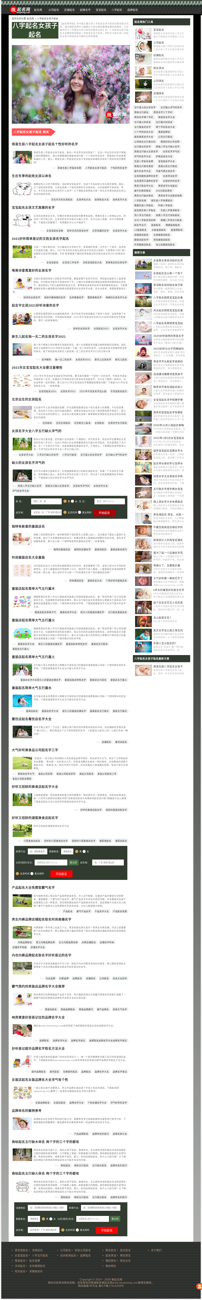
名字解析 (46, 359)
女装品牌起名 (43, 1102)
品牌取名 (44, 1040)
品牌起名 (132, 10)
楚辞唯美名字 (95, 297)
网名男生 (125, 1255)
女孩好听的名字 (171, 181)
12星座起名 (140, 230)
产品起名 (68, 911)
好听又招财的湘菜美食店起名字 (35, 818)
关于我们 (156, 1250)
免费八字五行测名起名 (168, 215)
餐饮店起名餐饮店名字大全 (32, 719)
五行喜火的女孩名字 (91, 454)
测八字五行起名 (142, 215)
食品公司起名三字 (107, 774)
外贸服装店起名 (142, 244)
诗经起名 (37, 1250)
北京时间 (72, 512)
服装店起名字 (141, 239)
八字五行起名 (69, 454)
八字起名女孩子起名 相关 (31, 132)
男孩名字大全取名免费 (170, 195)
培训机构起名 (68, 1255)
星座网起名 (177, 230)
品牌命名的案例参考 (27, 1110)
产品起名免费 (120, 911)
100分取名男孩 (164, 190)
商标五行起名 (81, 1165)
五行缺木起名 (99, 1165)
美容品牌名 (164, 132)
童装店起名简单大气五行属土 (33, 657)
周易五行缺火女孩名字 (57, 486)
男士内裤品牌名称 (45, 942)
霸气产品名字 (84, 911)
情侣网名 (111, 1260)
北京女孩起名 (63, 423)
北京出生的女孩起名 (27, 399)
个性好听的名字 (118, 168)
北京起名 (47, 423)
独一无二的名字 (63, 359)
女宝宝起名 (52, 262)
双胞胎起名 (36, 1271)
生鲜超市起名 (70, 1071)
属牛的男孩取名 (142, 190)
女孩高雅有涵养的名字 (146, 176)
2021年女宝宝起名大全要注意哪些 (37, 367)
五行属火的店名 (142, 122)
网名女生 (125, 1260)
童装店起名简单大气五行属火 (33, 620)
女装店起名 (59, 1102)
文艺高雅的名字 (100, 230)
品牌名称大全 (120, 1134)
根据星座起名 (173, 225)
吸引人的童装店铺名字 (92, 612)
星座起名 (156, 225)
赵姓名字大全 (120, 199)
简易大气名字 (120, 1009)
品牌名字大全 (60, 1040)
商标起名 (65, 1165)
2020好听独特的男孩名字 (168, 336)
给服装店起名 (141, 235)
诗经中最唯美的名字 (54, 297)
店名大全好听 (120, 978)
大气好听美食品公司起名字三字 (35, 750)
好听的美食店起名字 (91, 810)
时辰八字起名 (165, 205)
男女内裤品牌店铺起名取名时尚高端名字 (41, 919)
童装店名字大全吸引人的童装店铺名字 (41, 680)
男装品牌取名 (68, 1009)
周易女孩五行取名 (167, 166)
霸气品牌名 (103, 1009)
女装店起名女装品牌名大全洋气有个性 (40, 1079)
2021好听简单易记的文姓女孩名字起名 (40, 238)
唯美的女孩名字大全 (116, 297)
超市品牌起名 (39, 1071)
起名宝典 (34, 1260)
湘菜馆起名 (105, 841)
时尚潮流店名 (76, 580)
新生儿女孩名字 (103, 359)
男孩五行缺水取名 (143, 195)
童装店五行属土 (118, 680)
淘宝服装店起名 (162, 239)
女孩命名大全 (84, 199)
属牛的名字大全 (142, 171)
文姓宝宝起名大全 (92, 262)
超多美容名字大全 (143, 137)
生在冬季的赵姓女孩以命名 (32, 176)
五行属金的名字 (142, 127)
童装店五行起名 (99, 644)
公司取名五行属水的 (145, 141)
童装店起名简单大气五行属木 (33, 588)
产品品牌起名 (81, 1134)
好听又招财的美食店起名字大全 (35, 787)
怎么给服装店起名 (165, 244)
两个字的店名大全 (165, 127)
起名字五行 (140, 225)
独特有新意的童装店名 (28, 526)
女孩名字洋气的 (81, 486)
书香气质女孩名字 (165, 171)
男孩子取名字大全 (143, 186)
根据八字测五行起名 (171, 220)
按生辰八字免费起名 (161, 200)
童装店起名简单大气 (45, 612)
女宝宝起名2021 (47, 391)
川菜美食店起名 (32, 841)
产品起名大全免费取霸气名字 (33, 887)
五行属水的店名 (164, 122)
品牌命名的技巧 (100, 1134)
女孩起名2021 (101, 328)
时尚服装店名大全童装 (28, 557)
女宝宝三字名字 (70, 262)
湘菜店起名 (121, 841)
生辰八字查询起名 (170, 210)
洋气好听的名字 (118, 1102)
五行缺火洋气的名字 (116, 454)
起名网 (38, 10)
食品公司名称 (45, 774)
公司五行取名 (165, 137)
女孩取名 (99, 423)
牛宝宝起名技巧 (118, 391)
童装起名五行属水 (99, 711)
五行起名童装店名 (117, 612)
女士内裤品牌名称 (68, 942)
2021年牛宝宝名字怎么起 (93, 391)
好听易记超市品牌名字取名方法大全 (38, 1048)
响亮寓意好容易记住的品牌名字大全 (38, 1017)
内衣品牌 (50, 978)
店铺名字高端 (19, 947)
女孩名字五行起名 (117, 423)
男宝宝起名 (21, 1250)
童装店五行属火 (20, 649)
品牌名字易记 (78, 1040)
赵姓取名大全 (102, 199)
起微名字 (85, 10)
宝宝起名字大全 (166, 161)
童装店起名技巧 (118, 549)
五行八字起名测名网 (145, 220)
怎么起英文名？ (162, 617)
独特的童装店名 (62, 549)
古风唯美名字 (76, 297)
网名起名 (111, 1250)
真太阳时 (87, 512)
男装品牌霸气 (86, 1009)
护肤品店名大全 (164, 156)
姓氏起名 (20, 1271)
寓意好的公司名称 (170, 141)
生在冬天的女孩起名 (62, 199)
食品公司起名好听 (65, 774)
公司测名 (158, 81)
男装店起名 (51, 1009)
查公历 (73, 862)
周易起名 (20, 1260)
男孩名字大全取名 (167, 186)
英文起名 (125, 1250)
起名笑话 (111, 1255)
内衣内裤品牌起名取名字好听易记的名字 (41, 955)
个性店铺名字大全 (97, 1102)
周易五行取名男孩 (143, 166)
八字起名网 (140, 200)
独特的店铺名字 (82, 549)
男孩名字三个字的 (163, 112)
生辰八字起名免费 (143, 161)
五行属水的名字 (142, 146)
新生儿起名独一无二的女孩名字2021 (39, 336)
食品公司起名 (86, 774)
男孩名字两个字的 (143, 117)
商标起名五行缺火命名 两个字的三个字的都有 (45, 1173)
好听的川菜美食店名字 (56, 841)
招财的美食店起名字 (116, 810)
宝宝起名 (101, 10)
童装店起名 (101, 549)
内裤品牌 (64, 978)
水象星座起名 (159, 230)
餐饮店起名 (121, 742)
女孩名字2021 (83, 359)
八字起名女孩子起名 (35, 30)
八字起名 (117, 10)
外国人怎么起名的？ (165, 643)
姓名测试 (158, 68)
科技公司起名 (83, 1250)
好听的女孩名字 (32, 297)
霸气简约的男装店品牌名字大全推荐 (38, 986)
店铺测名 (158, 93)
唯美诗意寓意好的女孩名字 (32, 270)
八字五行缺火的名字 (47, 454)
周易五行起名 (141, 112)
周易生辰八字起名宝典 (69, 168)
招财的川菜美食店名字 (83, 841)
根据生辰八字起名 (143, 205)
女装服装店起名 (162, 235)
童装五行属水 (120, 711)
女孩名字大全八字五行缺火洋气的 (37, 431)
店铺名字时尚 (107, 942)
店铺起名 (69, 10)
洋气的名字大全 (20, 491)
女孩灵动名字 (170, 176)
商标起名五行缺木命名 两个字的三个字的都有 (45, 1142)
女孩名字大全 (120, 230)
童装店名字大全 (68, 612)
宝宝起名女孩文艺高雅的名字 (33, 207)
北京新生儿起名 (82, 423)
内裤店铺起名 (89, 942)
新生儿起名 (121, 359)
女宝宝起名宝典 (55, 230)
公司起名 (53, 10)
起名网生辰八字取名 (145, 210)
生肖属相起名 (37, 1266)
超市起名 (54, 1071)
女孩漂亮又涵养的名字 (146, 181)
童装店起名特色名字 (76, 644)
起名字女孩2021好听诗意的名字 (35, 305)
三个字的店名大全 (143, 132)
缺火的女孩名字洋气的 (28, 463)
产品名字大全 (102, 911)
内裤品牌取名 (25, 942)
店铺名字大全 (38, 947)
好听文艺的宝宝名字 (77, 230)
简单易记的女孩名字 (116, 262)
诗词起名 (20, 1266)
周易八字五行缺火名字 (30, 486)
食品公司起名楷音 (21, 778)
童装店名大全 (95, 580)
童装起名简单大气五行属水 (32, 688)
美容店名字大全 (166, 117)
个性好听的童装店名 (116, 580)
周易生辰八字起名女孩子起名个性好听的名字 (45, 144)
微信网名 (111, 1266)
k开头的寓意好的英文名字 (168, 590)
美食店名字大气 (26, 774)
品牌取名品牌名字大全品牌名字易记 (108, 1040)
